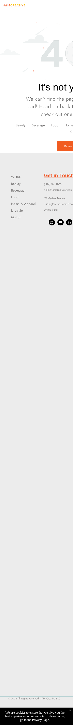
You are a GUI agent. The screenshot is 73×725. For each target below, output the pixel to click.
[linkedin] (69, 222)
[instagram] (52, 222)
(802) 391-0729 (53, 184)
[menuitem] (20, 125)
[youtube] (60, 222)
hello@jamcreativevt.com (58, 190)
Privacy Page (40, 720)
